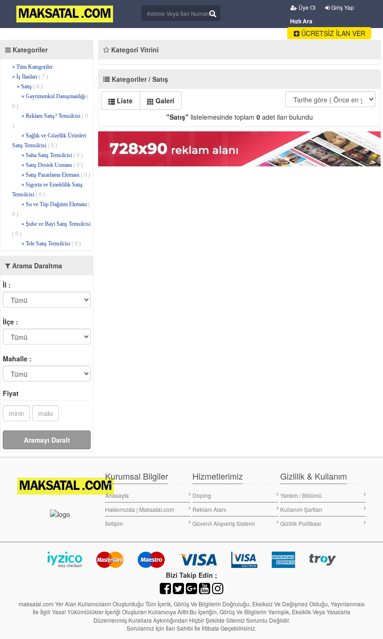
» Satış (30, 86)
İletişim (114, 523)
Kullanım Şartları (301, 509)
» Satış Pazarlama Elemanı (55, 175)
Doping (201, 495)
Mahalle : (17, 358)
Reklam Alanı (209, 509)
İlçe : (10, 321)
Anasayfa (117, 495)
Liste (124, 100)
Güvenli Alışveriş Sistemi (223, 523)
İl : (7, 284)
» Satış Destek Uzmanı (52, 165)
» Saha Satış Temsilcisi (52, 155)
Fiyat (11, 393)
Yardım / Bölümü (301, 495)
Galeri (164, 100)
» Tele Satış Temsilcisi (51, 243)
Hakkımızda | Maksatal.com (139, 509)
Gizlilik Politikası (300, 523)
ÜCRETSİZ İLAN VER (332, 33)
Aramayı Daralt (47, 440)
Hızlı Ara (301, 21)
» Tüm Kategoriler (32, 67)
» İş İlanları (30, 76)
